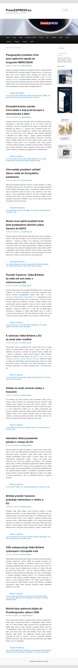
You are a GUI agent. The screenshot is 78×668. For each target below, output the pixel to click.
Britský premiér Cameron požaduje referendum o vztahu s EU (24, 499)
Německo (24, 377)
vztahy (13, 429)
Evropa (41, 37)
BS (15, 210)
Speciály (8, 41)
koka (42, 652)
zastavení (36, 97)
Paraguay (39, 95)
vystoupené (27, 326)
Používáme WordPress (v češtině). (39, 661)
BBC (17, 95)
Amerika (54, 37)
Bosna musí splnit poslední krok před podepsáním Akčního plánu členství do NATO (25, 224)
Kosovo (23, 427)
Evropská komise (10, 160)
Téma (8, 37)
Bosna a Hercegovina (28, 264)
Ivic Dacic (8, 429)
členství (8, 97)
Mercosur (30, 97)
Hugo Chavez (23, 97)
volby (15, 212)
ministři (8, 379)
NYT (14, 487)
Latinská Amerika (31, 95)
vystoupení (9, 599)
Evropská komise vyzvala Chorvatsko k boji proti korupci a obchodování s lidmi (25, 109)
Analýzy (25, 41)
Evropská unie (20, 160)
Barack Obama (20, 596)
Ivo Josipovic (9, 212)
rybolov (41, 487)
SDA (45, 487)
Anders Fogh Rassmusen (16, 266)
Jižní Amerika (22, 95)
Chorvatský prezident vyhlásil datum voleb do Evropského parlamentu (23, 173)
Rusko (22, 652)
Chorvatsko (13, 159)
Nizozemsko (9, 652)
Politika (45, 95)
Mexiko (43, 650)
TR (33, 377)
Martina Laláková (26, 117)
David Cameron (14, 325)
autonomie (42, 427)
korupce (26, 160)
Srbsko (33, 427)
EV (22, 537)
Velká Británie (34, 325)
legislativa (8, 326)
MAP (29, 266)
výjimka (47, 652)
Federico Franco (15, 97)
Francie (19, 377)
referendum (15, 326)
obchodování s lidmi (34, 160)
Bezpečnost (18, 264)
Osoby (14, 37)
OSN (14, 652)
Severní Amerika (10, 598)
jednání (34, 487)
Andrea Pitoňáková (26, 66)
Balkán (12, 210)
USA (23, 598)
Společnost (35, 159)
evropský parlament (44, 210)
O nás (67, 37)
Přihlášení (17, 41)
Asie (47, 37)
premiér (17, 538)
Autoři (31, 41)
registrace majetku (37, 266)
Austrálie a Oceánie (30, 37)
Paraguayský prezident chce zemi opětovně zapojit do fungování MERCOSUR (22, 58)
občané (13, 538)
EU (18, 159)
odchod (13, 379)
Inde (41, 596)
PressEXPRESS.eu (18, 10)
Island (30, 487)
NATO (40, 264)
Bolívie (21, 650)
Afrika (20, 37)
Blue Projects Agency (66, 62)
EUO (21, 159)
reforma (21, 326)
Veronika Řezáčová (26, 180)
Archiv (61, 37)
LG (37, 487)
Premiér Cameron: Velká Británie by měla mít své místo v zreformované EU (25, 278)
